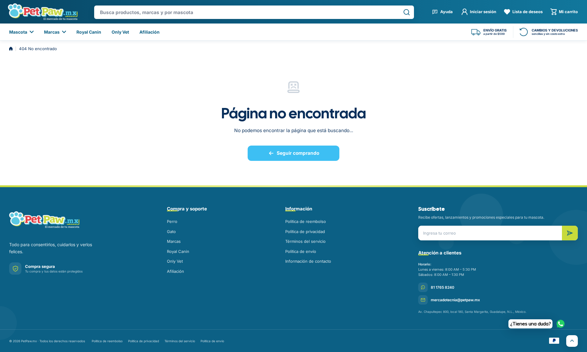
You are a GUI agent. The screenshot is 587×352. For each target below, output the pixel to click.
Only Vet (175, 261)
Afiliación (175, 271)
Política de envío (300, 251)
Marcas (174, 241)
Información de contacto (308, 261)
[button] (564, 12)
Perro (172, 221)
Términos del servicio (305, 241)
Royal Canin (178, 251)
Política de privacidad (305, 231)
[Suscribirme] (570, 233)
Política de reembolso (305, 221)
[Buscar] (406, 12)
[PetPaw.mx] (42, 11)
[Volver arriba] (572, 341)
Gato (171, 231)
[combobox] (254, 12)
